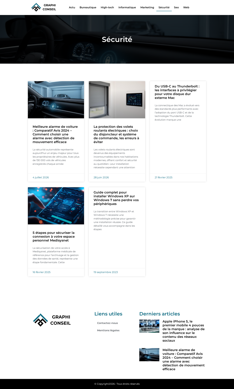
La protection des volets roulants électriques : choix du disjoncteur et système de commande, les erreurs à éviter (116, 134)
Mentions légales (108, 330)
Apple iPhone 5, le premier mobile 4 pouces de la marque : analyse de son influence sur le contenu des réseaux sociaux (184, 330)
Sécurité (164, 7)
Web (186, 7)
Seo (176, 7)
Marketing (147, 7)
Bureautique (88, 7)
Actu (72, 7)
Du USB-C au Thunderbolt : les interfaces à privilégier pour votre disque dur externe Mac (177, 92)
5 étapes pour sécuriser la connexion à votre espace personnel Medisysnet (54, 236)
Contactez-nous (107, 323)
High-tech (107, 7)
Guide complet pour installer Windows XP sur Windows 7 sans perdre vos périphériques (116, 198)
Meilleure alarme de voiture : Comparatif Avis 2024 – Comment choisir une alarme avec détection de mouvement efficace (55, 134)
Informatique (127, 7)
